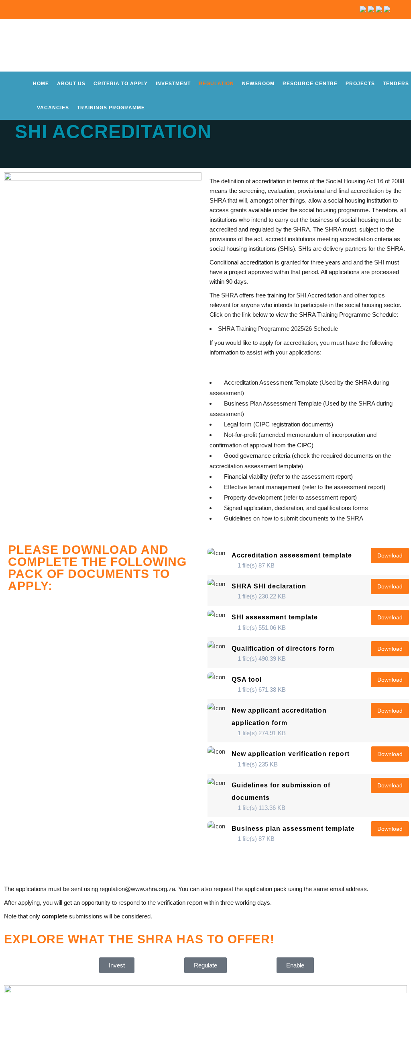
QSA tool (247, 679)
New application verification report (291, 753)
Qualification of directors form (283, 648)
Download (390, 555)
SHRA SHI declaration (269, 586)
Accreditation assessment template (292, 555)
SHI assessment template (275, 617)
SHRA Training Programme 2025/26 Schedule (278, 328)
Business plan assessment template (293, 828)
